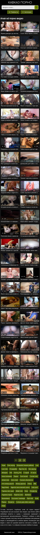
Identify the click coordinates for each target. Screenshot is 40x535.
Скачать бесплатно (26, 480)
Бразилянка (6, 498)
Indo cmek (14, 480)
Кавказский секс (9, 532)
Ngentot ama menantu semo (20, 487)
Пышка (16, 476)
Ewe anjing (11, 465)
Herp (26, 491)
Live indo (5, 469)
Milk (35, 484)
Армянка (28, 495)
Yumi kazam (24, 476)
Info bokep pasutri (8, 484)
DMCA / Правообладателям (27, 532)
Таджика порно (7, 495)
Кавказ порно (20, 2)
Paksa (30, 484)
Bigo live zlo (23, 469)
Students (11, 502)
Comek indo (34, 476)
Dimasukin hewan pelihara (25, 465)
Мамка (4, 502)
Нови (3, 506)
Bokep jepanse (21, 484)
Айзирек (5, 473)
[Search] (36, 7)
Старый (26, 473)
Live (37, 465)
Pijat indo (30, 498)
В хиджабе (13, 469)
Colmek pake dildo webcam (25, 502)
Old (11, 473)
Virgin (3, 465)
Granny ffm (17, 473)
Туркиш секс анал (8, 491)
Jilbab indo (19, 491)
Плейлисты (14, 12)
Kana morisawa (7, 476)
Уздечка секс (18, 495)
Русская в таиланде (18, 498)
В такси (33, 473)
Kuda (36, 498)
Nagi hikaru (5, 487)
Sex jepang (32, 469)
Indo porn (35, 487)
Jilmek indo (5, 480)
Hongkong (33, 491)
